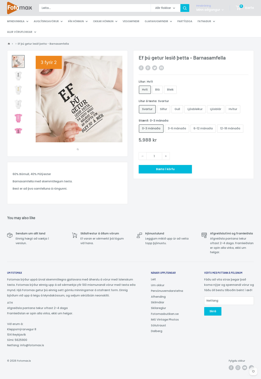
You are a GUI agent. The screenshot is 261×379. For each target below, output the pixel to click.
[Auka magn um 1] (166, 156)
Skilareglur (158, 308)
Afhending (158, 297)
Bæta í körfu (165, 169)
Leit (153, 279)
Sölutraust (158, 325)
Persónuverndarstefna (167, 291)
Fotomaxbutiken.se (165, 314)
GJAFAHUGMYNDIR (156, 21)
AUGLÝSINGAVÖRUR (46, 21)
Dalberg (156, 331)
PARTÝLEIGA (184, 21)
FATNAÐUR (204, 21)
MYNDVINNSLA (16, 21)
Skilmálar (157, 302)
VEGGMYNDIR (131, 21)
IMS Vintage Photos (165, 320)
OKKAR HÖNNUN (103, 21)
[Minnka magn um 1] (142, 156)
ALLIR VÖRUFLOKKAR (19, 32)
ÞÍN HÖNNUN (76, 21)
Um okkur (157, 285)
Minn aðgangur (208, 10)
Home (9, 44)
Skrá (213, 311)
